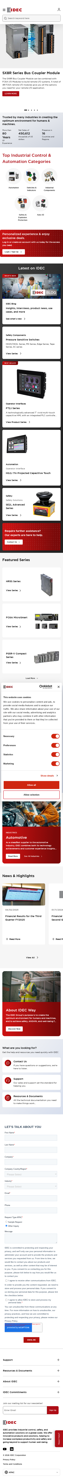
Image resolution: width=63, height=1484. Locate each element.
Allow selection (32, 794)
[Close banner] (59, 687)
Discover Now (14, 1029)
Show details (47, 775)
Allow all (31, 785)
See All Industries (31, 856)
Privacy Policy (9, 1459)
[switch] (55, 745)
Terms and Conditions (12, 1464)
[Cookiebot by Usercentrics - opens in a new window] (39, 687)
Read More (13, 856)
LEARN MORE (11, 95)
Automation (13, 188)
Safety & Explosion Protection (22, 217)
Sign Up (52, 1410)
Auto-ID (40, 215)
